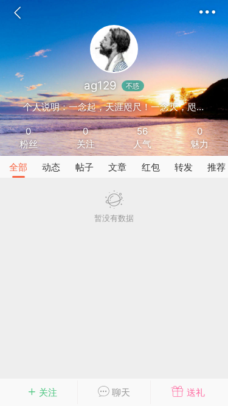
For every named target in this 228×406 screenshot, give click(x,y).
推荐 (216, 167)
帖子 (84, 167)
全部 (18, 167)
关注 (48, 392)
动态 (51, 167)
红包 (151, 167)
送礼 (194, 392)
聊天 (119, 392)
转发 (183, 167)
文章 (117, 167)
